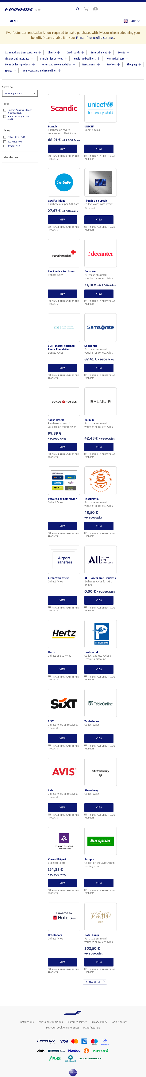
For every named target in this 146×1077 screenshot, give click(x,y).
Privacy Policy (99, 1022)
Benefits (13, 146)
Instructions (27, 1022)
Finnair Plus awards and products (19, 111)
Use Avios (14, 141)
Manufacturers (91, 1027)
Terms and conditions (50, 1022)
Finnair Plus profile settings (95, 37)
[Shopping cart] (86, 9)
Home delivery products (19, 117)
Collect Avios (16, 137)
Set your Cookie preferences (62, 1027)
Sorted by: (7, 86)
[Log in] (96, 9)
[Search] (78, 9)
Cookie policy (119, 1022)
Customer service (77, 1022)
